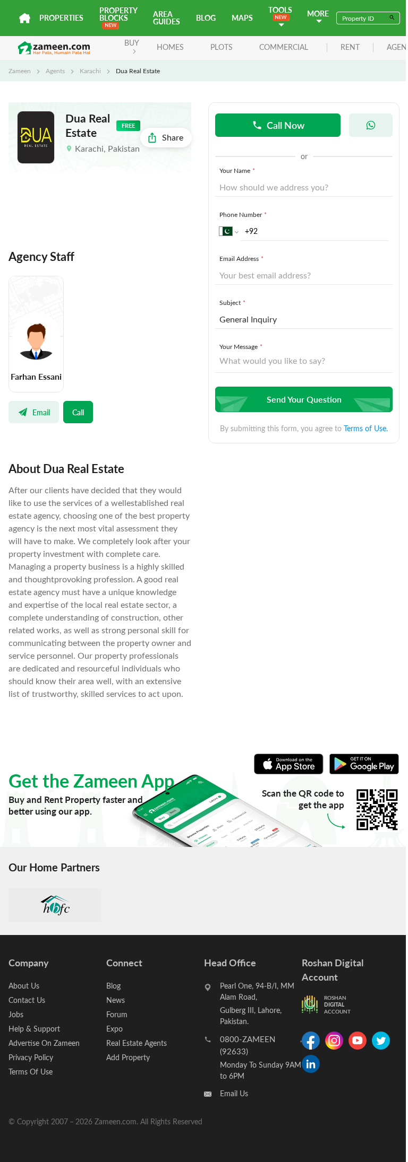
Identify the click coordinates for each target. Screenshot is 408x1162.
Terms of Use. (366, 428)
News (115, 1000)
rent (350, 47)
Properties (61, 18)
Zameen (19, 70)
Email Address (241, 258)
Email (41, 412)
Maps (242, 18)
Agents (55, 70)
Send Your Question (304, 399)
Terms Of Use (30, 1072)
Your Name (237, 170)
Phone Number (243, 214)
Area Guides (166, 18)
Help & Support (34, 1029)
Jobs (15, 1014)
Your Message (240, 346)
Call (78, 412)
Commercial (283, 47)
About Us (23, 986)
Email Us (234, 1093)
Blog (206, 18)
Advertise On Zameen (44, 1043)
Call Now (285, 125)
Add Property (128, 1057)
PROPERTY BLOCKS (118, 14)
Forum (117, 1014)
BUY (131, 43)
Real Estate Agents (136, 1043)
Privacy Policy (30, 1057)
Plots (221, 47)
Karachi (90, 70)
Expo (114, 1029)
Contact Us (26, 1000)
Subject (232, 302)
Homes (170, 47)
